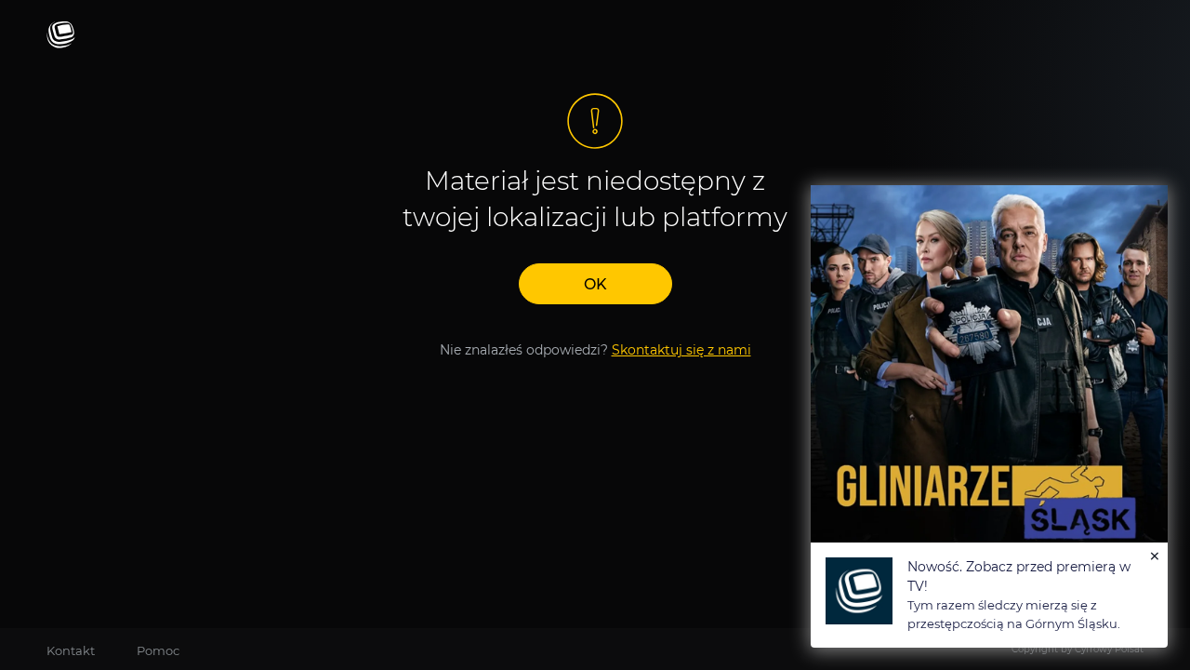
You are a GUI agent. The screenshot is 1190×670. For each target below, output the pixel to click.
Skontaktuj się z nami (681, 350)
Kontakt (70, 650)
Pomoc (158, 650)
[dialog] (989, 416)
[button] (595, 283)
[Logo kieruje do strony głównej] (60, 35)
